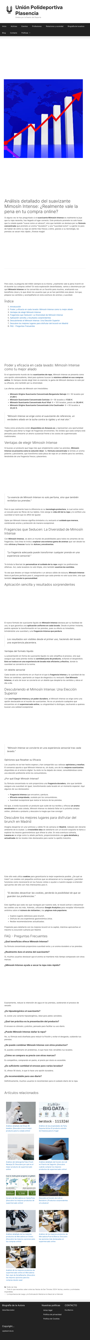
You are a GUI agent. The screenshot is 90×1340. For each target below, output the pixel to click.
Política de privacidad (52, 1314)
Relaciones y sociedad (54, 26)
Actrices (14, 26)
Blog (4, 33)
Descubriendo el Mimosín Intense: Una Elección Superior (35, 320)
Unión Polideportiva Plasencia (39, 10)
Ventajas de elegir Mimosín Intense (25, 312)
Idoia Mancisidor (8, 1310)
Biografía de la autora (76, 26)
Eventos (25, 26)
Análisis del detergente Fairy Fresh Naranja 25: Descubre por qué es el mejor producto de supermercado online (19, 1165)
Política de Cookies (51, 1319)
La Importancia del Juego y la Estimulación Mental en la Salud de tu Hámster (35, 1294)
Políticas (25, 33)
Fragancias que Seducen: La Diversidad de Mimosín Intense (36, 315)
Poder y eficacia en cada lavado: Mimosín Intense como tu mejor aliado (41, 309)
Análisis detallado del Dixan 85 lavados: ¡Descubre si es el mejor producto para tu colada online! (19, 1128)
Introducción (15, 307)
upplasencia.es (8, 1331)
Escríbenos (69, 1310)
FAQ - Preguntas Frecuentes (22, 326)
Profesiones (37, 26)
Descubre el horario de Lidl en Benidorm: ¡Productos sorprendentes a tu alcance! (53, 1200)
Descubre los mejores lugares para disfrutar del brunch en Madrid (39, 323)
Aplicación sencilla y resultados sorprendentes (30, 318)
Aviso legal (47, 1310)
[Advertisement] (45, 61)
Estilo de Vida (12, 1287)
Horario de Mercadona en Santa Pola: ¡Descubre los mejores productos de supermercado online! (20, 1200)
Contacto (13, 33)
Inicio (4, 26)
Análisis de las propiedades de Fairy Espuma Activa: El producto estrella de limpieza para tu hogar (53, 1128)
